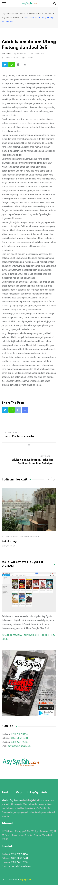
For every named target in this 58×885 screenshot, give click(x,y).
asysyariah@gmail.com (19, 746)
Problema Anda (32, 536)
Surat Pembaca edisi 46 (19, 436)
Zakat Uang (9, 541)
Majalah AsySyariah (11, 800)
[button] (48, 479)
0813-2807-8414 (19, 734)
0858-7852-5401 (19, 738)
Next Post (45, 456)
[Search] (54, 3)
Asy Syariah (25, 879)
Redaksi (8, 54)
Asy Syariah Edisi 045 (12, 536)
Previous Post (15, 432)
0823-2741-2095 (19, 742)
